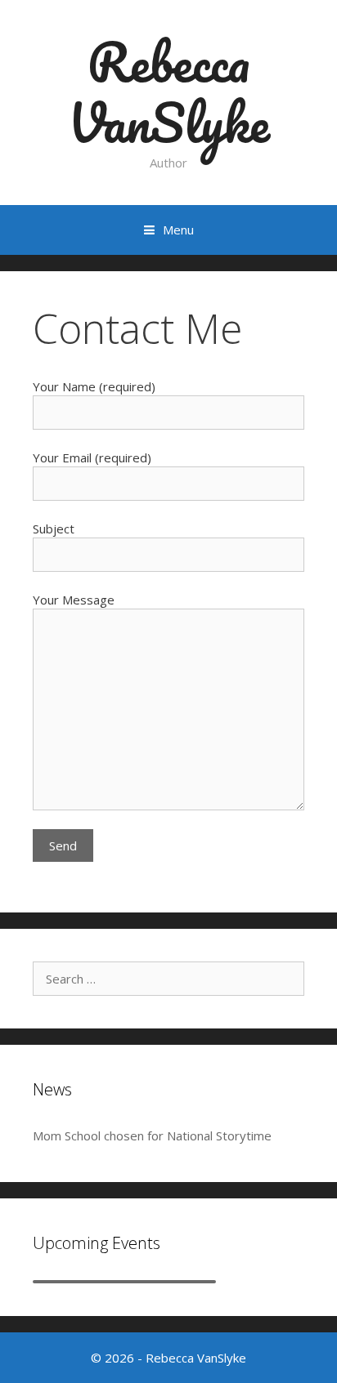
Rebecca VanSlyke (169, 92)
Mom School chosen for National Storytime (152, 1135)
